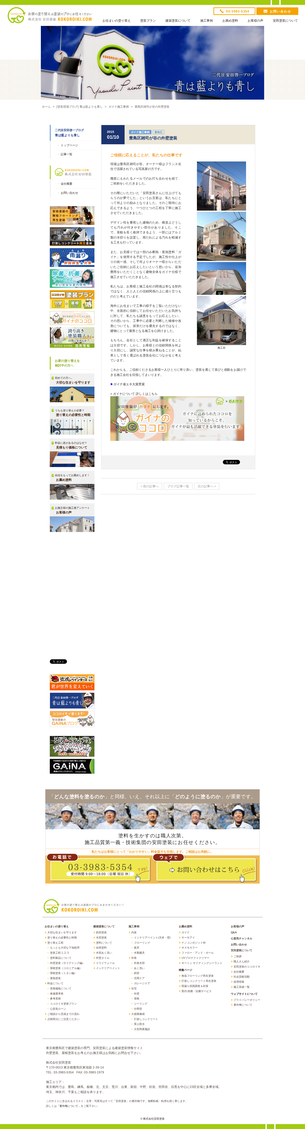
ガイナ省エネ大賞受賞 (129, 384)
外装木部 (139, 963)
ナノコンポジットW (193, 942)
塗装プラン (148, 20)
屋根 (136, 998)
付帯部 (138, 1008)
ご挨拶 (238, 956)
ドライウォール (105, 963)
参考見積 (55, 998)
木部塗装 (101, 937)
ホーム (46, 106)
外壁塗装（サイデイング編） (67, 963)
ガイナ (186, 932)
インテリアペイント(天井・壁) (152, 937)
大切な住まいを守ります (62, 932)
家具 (136, 947)
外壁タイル (102, 957)
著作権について (243, 1004)
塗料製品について (60, 957)
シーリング (140, 1003)
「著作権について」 (69, 1106)
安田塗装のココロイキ (247, 966)
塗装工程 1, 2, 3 (59, 952)
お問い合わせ (69, 193)
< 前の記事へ (149, 486)
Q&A (234, 932)
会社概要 (66, 183)
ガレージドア (142, 983)
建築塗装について (177, 20)
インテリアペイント (108, 968)
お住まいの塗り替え (116, 20)
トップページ (69, 145)
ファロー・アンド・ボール (198, 952)
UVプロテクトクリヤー (195, 957)
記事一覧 (66, 154)
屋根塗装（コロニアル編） (66, 968)
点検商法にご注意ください (63, 1019)
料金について (55, 983)
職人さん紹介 (242, 961)
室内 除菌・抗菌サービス (197, 991)
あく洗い (139, 968)
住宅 (134, 988)
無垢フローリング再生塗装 (198, 975)
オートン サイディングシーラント (202, 963)
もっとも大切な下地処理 (64, 947)
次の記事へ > (207, 486)
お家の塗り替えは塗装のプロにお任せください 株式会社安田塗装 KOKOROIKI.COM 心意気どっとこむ (50, 15)
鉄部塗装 (101, 932)
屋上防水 (139, 1024)
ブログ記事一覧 (178, 486)
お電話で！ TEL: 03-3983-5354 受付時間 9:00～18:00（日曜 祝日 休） (98, 868)
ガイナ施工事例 (119, 106)
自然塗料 (101, 947)
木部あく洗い (104, 952)
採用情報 (239, 981)
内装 (134, 932)
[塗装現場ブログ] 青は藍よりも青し (79, 106)
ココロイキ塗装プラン (63, 1003)
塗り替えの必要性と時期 (62, 937)
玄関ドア (139, 978)
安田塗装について (285, 20)
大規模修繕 (138, 1014)
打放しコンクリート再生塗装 (199, 980)
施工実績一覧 (242, 987)
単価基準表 (56, 993)
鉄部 (136, 973)
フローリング (142, 942)
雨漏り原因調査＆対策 (195, 986)
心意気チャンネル (241, 938)
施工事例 (206, 20)
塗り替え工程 (55, 942)
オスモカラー (190, 947)
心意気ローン (58, 1008)
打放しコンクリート (146, 1019)
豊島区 (159, 132)
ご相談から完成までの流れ (63, 1014)
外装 (134, 957)
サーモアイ (188, 937)
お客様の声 (255, 20)
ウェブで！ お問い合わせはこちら (204, 868)
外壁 (136, 993)
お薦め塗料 (230, 20)
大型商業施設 (142, 1029)
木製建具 (139, 952)
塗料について (104, 942)
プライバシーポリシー (247, 999)
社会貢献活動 (242, 976)
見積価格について (60, 988)
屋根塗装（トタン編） (63, 973)
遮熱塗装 (55, 978)
